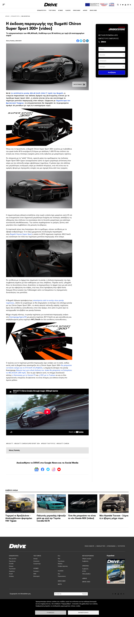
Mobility (60, 563)
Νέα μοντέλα (25, 16)
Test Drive (52, 10)
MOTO (60, 584)
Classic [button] (60, 571)
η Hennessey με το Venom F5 (24, 375)
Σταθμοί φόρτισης (63, 566)
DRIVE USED (93, 10)
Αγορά (11, 573)
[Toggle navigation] (3, 4)
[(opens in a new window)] (121, 5)
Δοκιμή (35, 558)
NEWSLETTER (100, 546)
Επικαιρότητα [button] (13, 555)
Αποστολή (36, 561)
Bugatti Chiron (63, 443)
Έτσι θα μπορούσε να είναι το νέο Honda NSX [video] (82, 517)
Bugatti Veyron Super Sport (21, 234)
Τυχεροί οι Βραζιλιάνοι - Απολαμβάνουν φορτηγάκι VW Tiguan (18, 518)
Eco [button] (59, 555)
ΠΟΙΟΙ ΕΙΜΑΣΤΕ (89, 546)
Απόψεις (11, 576)
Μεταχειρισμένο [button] (88, 555)
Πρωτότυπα (12, 561)
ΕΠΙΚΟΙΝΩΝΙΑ (111, 546)
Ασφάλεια (12, 571)
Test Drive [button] (37, 555)
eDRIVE (85, 10)
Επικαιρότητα (41, 10)
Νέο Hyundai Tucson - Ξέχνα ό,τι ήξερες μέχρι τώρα (113, 517)
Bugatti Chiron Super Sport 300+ (27, 443)
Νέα (59, 558)
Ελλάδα (11, 563)
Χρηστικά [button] (85, 566)
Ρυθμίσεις (50, 612)
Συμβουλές (85, 561)
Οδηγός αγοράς (86, 558)
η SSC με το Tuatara (47, 375)
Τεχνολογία (12, 568)
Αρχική (7, 16)
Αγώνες (60, 10)
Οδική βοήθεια (86, 573)
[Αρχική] (51, 4)
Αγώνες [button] (36, 568)
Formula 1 (36, 571)
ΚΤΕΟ (84, 571)
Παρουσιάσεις (62, 576)
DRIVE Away (76, 10)
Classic (68, 10)
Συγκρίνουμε (37, 563)
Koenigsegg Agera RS (18, 317)
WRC (34, 573)
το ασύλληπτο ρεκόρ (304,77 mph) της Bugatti (37, 93)
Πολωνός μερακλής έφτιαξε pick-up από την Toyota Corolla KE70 (51, 518)
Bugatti (10, 443)
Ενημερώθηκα (83, 612)
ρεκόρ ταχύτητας (48, 443)
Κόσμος (11, 566)
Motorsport (36, 576)
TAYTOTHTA (121, 546)
